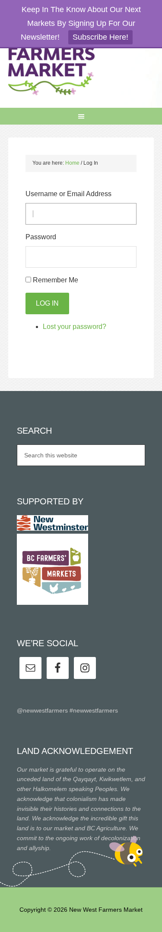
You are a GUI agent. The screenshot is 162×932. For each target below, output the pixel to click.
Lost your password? (74, 326)
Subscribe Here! (100, 37)
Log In (47, 303)
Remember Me (55, 280)
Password (40, 237)
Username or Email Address (68, 193)
